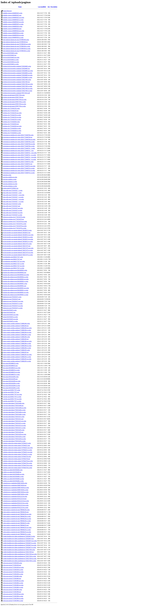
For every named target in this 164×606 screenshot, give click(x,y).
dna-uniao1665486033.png (10, 365)
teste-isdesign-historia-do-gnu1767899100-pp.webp (17, 44)
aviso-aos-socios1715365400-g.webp (13, 587)
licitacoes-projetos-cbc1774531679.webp (14, 217)
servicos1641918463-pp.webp (11, 57)
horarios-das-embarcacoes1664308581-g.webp (15, 294)
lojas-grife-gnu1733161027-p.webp (12, 210)
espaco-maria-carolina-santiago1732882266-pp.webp (17, 328)
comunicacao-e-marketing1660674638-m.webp (16, 492)
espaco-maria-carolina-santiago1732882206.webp (16, 337)
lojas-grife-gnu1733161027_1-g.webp (13, 201)
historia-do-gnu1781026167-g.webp (12, 308)
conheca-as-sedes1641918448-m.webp (13, 478)
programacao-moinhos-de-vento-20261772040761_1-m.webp (19, 157)
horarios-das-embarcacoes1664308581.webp (15, 283)
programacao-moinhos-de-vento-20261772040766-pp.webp (19, 139)
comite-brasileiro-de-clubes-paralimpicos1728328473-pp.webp (20, 541)
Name (20, 7)
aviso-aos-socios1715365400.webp (12, 576)
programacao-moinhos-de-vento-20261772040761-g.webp (19, 172)
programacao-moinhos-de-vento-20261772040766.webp (18, 135)
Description (54, 7)
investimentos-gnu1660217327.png (12, 259)
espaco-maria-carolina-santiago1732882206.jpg (16, 339)
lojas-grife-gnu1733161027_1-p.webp (13, 197)
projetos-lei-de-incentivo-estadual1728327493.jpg (16, 82)
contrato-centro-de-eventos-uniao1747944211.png (16, 445)
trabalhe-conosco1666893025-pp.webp (13, 17)
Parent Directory (7, 11)
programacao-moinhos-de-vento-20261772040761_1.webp (19, 148)
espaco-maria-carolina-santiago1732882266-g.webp (17, 334)
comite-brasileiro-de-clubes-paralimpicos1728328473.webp (19, 536)
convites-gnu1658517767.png (11, 392)
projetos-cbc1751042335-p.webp (12, 115)
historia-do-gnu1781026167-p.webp (12, 303)
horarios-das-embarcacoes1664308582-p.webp (15, 277)
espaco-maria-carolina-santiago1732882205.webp (16, 350)
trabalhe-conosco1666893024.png (12, 28)
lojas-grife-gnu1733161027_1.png (12, 192)
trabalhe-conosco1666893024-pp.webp (13, 31)
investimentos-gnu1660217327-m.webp (13, 266)
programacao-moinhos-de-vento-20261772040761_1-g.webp (19, 159)
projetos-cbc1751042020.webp (11, 121)
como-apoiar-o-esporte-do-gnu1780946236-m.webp (17, 518)
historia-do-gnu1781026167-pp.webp (13, 301)
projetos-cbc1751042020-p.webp (12, 128)
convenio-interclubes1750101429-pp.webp (14, 434)
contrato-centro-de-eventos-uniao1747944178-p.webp (17, 463)
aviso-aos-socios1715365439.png (12, 565)
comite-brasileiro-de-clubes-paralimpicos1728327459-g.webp (19, 560)
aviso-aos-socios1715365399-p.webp (13, 596)
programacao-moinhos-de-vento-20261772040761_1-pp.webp (20, 153)
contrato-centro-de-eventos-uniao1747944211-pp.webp (18, 447)
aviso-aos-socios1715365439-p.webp (13, 569)
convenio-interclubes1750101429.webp (13, 430)
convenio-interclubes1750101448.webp (13, 403)
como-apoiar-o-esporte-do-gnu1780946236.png (16, 512)
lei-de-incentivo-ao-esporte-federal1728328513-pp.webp (18, 235)
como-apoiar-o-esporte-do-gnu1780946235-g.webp (17, 534)
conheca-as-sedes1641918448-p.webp (13, 476)
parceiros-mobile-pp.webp (10, 177)
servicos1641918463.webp (10, 53)
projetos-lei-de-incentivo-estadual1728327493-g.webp (17, 90)
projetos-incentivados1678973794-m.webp (14, 104)
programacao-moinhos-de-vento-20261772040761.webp (18, 161)
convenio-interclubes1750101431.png (13, 419)
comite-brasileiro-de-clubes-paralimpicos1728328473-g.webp (19, 547)
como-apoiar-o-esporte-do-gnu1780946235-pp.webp (17, 527)
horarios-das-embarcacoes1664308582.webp (15, 270)
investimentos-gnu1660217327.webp (13, 257)
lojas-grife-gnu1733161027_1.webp (12, 190)
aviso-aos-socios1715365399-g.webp (13, 600)
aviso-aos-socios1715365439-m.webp (13, 572)
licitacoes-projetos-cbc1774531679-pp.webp (15, 221)
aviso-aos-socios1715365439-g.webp (13, 574)
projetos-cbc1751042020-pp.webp (12, 126)
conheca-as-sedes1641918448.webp (12, 470)
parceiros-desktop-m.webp (10, 184)
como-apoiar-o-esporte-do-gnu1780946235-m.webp (17, 532)
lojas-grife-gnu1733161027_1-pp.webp (13, 195)
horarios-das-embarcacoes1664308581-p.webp (15, 290)
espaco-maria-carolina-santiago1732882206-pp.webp (17, 341)
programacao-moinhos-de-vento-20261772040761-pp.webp (19, 166)
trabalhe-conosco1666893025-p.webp (13, 19)
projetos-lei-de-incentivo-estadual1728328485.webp (17, 66)
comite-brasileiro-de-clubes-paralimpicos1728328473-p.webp (19, 543)
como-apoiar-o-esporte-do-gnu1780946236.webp (16, 509)
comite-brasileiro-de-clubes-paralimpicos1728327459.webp (19, 549)
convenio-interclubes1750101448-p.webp (14, 410)
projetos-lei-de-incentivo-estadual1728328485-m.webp (17, 75)
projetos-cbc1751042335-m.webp (12, 117)
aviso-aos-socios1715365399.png (12, 592)
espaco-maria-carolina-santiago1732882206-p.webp (17, 343)
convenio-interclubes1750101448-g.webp (14, 414)
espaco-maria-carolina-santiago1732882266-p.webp (17, 330)
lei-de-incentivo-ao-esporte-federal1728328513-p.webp (18, 237)
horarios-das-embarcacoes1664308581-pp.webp (16, 288)
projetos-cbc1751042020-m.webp (12, 130)
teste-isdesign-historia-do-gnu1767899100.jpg (15, 42)
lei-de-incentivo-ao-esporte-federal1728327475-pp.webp (18, 248)
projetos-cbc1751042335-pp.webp (12, 113)
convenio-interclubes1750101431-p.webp (14, 423)
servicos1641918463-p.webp (11, 59)
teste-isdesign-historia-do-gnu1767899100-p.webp (16, 46)
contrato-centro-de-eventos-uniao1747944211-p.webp (17, 450)
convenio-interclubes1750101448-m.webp (14, 412)
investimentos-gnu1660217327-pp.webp (14, 261)
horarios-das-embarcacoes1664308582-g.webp (15, 281)
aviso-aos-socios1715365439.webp (12, 563)
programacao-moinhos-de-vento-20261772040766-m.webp (19, 144)
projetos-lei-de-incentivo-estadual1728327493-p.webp (17, 86)
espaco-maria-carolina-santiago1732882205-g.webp (17, 361)
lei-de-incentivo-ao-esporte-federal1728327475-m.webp (18, 252)
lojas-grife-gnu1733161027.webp (12, 204)
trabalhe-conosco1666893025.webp (12, 13)
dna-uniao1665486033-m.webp (11, 372)
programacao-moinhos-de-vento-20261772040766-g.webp (19, 146)
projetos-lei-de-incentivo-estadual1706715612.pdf (16, 93)
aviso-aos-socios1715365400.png (12, 578)
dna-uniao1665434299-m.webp (11, 385)
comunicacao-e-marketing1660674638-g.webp (15, 494)
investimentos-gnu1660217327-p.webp (13, 263)
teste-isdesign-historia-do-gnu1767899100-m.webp (16, 48)
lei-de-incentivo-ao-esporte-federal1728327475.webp (17, 243)
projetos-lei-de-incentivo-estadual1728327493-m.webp (17, 88)
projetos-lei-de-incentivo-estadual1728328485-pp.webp (18, 70)
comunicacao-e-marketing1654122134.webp (15, 496)
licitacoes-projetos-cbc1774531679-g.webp (14, 228)
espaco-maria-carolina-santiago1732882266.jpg (16, 325)
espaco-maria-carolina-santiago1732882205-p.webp (17, 356)
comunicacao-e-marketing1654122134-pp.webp (16, 501)
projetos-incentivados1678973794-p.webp (14, 102)
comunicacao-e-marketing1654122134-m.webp (16, 505)
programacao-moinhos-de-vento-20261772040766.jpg (17, 137)
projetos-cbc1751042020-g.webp (12, 133)
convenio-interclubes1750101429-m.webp (14, 439)
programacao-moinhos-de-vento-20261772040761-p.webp (19, 168)
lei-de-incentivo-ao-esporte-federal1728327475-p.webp (18, 250)
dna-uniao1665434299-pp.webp (11, 381)
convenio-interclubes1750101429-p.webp (14, 436)
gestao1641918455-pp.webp (10, 314)
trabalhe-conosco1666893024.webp (12, 26)
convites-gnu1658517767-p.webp (12, 396)
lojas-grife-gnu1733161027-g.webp (12, 215)
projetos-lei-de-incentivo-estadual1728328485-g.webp (17, 77)
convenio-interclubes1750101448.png (13, 405)
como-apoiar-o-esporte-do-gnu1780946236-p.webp (17, 516)
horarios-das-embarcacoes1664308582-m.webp (16, 279)
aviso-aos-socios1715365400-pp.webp (13, 580)
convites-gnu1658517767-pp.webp (12, 394)
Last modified (42, 7)
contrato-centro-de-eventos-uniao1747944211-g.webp (17, 454)
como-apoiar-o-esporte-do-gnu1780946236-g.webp (17, 521)
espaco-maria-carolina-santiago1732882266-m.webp (17, 332)
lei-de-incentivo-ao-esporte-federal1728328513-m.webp (18, 239)
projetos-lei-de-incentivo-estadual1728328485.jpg (16, 68)
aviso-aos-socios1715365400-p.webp (13, 583)
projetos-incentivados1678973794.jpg (13, 97)
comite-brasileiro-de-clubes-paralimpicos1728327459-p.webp (19, 556)
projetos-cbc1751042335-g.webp (12, 119)
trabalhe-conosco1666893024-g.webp (13, 37)
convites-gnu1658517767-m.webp (12, 399)
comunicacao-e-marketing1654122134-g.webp (15, 507)
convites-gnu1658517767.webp (11, 390)
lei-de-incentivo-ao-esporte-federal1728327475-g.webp (18, 254)
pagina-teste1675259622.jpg (10, 188)
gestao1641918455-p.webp (10, 317)
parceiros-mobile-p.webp (9, 179)
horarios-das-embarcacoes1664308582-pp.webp (16, 274)
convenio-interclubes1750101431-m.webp (14, 425)
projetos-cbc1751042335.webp (11, 108)
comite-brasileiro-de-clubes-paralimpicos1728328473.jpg (18, 538)
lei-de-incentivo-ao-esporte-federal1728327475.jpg (16, 246)
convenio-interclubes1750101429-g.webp (14, 441)
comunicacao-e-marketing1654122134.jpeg (14, 498)
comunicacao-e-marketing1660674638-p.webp (15, 490)
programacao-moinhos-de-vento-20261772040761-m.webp (19, 170)
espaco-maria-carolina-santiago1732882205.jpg (16, 352)
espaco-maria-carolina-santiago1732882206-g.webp (17, 348)
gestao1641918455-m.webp (10, 319)
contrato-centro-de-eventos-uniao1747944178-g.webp (17, 467)
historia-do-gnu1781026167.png (11, 299)
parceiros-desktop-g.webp (10, 186)
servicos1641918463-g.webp (11, 64)
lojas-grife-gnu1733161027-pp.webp (13, 208)
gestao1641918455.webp (10, 310)
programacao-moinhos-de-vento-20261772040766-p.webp (19, 141)
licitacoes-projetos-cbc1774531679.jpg (13, 219)
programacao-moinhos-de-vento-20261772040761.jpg (17, 164)
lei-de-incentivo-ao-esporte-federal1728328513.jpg (16, 232)
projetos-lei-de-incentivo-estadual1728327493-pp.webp (18, 84)
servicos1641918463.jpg (9, 55)
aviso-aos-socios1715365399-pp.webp (13, 594)
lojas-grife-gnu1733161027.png (11, 206)
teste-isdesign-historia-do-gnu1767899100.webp (16, 39)
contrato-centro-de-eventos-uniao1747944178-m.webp (17, 465)
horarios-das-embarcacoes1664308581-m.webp (16, 292)
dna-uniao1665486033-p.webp (11, 370)
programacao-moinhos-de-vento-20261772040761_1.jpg (18, 150)
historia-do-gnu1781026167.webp (12, 297)
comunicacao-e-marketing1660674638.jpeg (14, 485)
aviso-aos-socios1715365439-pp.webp (13, 567)
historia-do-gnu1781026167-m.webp (13, 305)
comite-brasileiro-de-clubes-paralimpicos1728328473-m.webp (19, 545)
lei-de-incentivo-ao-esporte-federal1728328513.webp (17, 230)
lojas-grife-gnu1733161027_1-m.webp (13, 199)
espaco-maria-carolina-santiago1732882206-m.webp (17, 345)
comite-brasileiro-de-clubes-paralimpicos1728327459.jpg (18, 552)
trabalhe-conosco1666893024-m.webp (13, 35)
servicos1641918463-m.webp (11, 62)
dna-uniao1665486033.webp (11, 363)
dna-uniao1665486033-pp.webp (11, 368)
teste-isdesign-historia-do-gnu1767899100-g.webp (16, 51)
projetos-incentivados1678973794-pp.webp (14, 99)
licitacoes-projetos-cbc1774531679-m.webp (15, 226)
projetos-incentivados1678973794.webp (14, 95)
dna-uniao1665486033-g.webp (11, 374)
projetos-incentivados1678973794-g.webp (14, 106)
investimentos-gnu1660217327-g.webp (13, 268)
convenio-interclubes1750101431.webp (13, 416)
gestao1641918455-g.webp (10, 321)
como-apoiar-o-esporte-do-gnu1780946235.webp (16, 523)
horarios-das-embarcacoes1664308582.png (14, 272)
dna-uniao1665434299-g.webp (11, 388)
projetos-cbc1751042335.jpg (10, 110)
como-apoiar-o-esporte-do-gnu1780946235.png (16, 525)
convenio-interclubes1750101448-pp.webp (14, 407)
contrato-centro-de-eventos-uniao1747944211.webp (17, 443)
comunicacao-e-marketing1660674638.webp (15, 483)
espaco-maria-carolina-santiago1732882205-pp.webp (17, 354)
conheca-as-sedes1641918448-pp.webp (13, 474)
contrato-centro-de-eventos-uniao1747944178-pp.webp (18, 461)
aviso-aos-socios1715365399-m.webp (13, 598)
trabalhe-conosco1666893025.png (12, 15)
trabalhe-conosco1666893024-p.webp (13, 33)
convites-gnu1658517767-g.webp (12, 401)
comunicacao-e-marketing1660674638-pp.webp (16, 487)
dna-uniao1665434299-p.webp (11, 383)
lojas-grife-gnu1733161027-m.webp (12, 212)
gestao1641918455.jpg (9, 312)
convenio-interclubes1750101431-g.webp (14, 427)
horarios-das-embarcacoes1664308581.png (14, 286)
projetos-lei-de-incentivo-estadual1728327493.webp (17, 79)
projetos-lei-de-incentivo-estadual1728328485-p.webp (17, 73)
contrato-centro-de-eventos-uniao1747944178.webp (17, 456)
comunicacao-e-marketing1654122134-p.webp (15, 503)
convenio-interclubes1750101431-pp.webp (14, 421)
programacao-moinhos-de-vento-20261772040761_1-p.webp (19, 155)
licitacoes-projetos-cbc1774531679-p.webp (14, 223)
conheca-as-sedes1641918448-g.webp (13, 481)
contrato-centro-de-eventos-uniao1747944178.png (16, 458)
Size (49, 7)
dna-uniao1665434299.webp (11, 376)
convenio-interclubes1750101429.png (13, 432)
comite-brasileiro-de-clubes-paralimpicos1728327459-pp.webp (20, 554)
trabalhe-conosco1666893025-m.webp (13, 22)
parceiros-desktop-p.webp (10, 181)
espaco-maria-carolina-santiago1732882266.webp (16, 323)
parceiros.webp (7, 175)
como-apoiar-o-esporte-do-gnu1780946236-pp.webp (17, 514)
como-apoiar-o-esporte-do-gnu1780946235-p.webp (17, 529)
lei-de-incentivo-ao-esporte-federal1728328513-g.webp (18, 241)
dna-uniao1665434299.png (10, 379)
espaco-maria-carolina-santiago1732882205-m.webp (17, 359)
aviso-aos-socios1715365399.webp (12, 589)
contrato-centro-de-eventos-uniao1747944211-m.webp (17, 452)
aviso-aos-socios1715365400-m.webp (13, 585)
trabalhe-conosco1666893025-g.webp (13, 24)
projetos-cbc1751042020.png (11, 124)
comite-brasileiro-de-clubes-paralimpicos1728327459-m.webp (19, 558)
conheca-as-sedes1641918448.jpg (12, 472)
